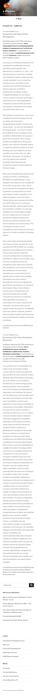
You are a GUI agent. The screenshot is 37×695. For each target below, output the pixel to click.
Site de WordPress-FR (10, 680)
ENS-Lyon (6, 645)
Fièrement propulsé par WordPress (13, 690)
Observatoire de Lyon (10, 652)
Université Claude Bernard (12, 648)
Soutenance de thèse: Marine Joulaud (15, 620)
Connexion (6, 668)
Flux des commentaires (11, 676)
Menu (19, 19)
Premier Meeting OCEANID (12, 616)
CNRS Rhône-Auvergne (11, 656)
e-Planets (9, 11)
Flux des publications (10, 672)
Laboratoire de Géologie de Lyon (14, 641)
